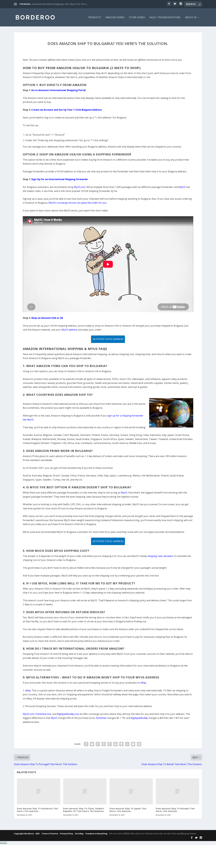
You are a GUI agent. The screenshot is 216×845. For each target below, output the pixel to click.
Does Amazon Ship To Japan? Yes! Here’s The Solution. (127, 810)
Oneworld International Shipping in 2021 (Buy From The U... (60, 4)
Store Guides (137, 17)
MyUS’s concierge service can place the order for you (77, 202)
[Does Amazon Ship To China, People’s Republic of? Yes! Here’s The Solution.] (85, 791)
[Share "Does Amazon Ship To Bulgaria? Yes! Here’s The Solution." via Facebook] (86, 744)
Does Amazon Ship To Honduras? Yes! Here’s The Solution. (37, 810)
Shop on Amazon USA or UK (47, 318)
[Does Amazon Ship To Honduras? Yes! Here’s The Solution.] (38, 791)
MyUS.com (79, 187)
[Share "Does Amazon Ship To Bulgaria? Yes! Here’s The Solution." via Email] (133, 744)
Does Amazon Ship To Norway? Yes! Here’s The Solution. (175, 810)
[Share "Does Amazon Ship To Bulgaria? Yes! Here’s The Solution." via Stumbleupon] (127, 744)
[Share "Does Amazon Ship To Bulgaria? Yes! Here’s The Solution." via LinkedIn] (115, 744)
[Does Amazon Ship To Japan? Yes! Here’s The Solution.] (131, 791)
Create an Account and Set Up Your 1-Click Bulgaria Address (66, 109)
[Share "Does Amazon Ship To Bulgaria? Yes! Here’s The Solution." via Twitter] (92, 744)
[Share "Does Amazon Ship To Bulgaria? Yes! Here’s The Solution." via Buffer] (121, 744)
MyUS (182, 187)
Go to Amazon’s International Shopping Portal (58, 90)
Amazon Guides (114, 17)
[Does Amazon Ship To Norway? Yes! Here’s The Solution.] (177, 791)
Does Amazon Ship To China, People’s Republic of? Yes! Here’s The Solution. (83, 810)
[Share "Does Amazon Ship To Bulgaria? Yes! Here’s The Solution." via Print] (139, 744)
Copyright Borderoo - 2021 (27, 833)
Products (94, 17)
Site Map (79, 833)
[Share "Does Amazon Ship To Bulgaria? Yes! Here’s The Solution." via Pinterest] (110, 744)
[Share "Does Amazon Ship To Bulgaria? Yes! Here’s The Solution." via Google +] (98, 744)
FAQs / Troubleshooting (165, 17)
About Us (191, 17)
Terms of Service (50, 833)
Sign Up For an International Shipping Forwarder (59, 179)
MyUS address (69, 329)
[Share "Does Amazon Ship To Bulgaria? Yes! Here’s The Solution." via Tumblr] (104, 744)
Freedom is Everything (96, 833)
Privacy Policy (66, 833)
